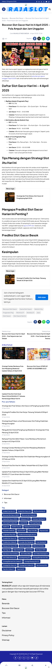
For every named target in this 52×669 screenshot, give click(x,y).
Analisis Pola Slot (9, 511)
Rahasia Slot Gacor (10, 546)
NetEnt (6, 526)
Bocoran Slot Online (29, 515)
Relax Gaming (18, 550)
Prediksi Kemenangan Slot (27, 534)
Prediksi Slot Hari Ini (26, 538)
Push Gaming (41, 542)
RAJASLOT (30, 313)
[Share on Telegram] (48, 38)
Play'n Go (32, 530)
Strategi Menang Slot (32, 561)
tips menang (42, 565)
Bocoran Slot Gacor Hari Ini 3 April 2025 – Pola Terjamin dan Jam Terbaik (13, 336)
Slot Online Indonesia (41, 553)
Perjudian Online (8, 530)
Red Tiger (6, 550)
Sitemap (5, 640)
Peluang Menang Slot (31, 526)
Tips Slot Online (8, 569)
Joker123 (23, 523)
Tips (5, 502)
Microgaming (35, 523)
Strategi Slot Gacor (9, 565)
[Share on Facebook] (35, 38)
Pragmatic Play (8, 313)
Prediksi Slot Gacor (9, 538)
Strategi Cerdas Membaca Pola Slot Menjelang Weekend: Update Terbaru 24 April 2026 (12, 368)
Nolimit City (39, 309)
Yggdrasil (20, 569)
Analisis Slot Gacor (24, 511)
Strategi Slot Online (26, 565)
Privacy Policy (8, 635)
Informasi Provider (10, 523)
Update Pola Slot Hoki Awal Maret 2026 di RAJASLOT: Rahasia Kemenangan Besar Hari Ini (13, 396)
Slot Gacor (7, 316)
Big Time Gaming (39, 511)
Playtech (44, 530)
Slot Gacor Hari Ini (20, 316)
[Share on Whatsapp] (43, 38)
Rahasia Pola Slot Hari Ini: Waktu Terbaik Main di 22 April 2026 (25, 465)
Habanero (25, 519)
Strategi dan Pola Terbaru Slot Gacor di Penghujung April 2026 (25, 406)
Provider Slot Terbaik (26, 542)
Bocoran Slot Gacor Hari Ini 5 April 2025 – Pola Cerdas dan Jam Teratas (38, 336)
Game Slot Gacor (26, 309)
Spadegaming (24, 557)
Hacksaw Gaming (39, 519)
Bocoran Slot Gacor (10, 309)
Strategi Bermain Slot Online (12, 561)
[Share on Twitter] (39, 38)
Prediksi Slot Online (9, 542)
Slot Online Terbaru (9, 557)
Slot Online (25, 553)
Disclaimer (6, 630)
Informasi (7, 498)
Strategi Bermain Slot (40, 557)
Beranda (5, 603)
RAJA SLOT (20, 313)
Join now (42, 297)
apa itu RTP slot (29, 226)
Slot (38, 313)
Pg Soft (21, 530)
